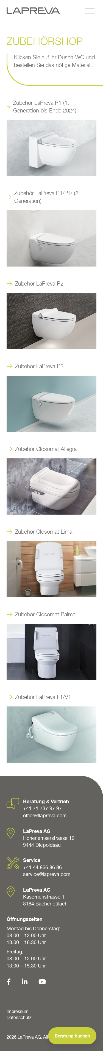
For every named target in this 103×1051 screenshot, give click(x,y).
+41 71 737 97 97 (42, 808)
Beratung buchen (72, 1035)
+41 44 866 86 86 (42, 867)
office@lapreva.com (44, 815)
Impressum (18, 1011)
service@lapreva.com (46, 874)
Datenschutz (19, 1017)
